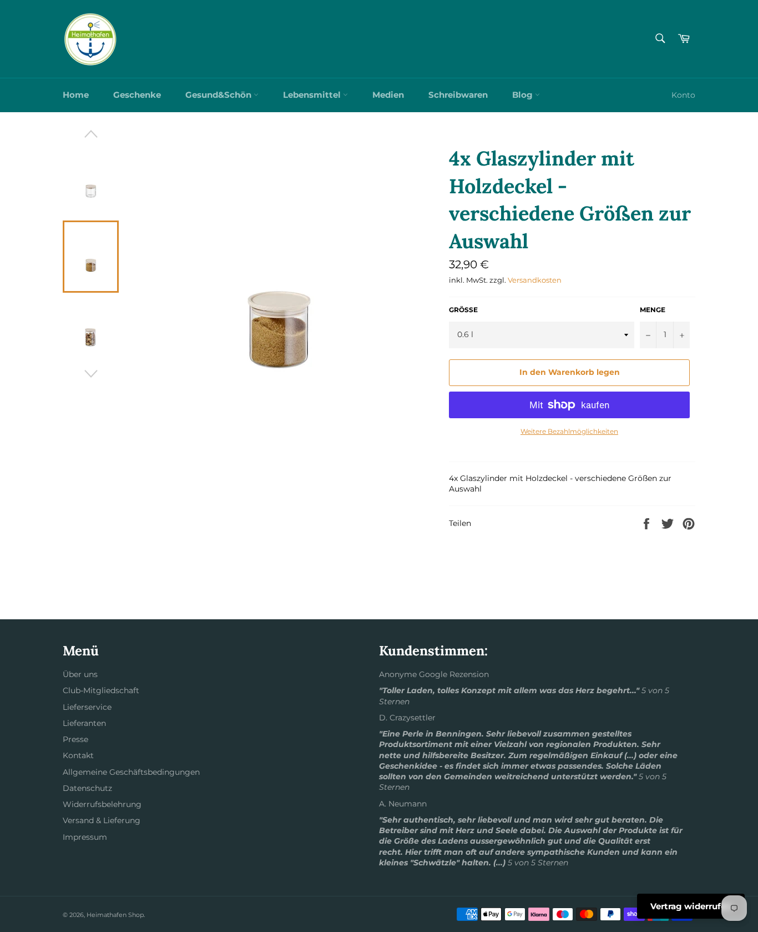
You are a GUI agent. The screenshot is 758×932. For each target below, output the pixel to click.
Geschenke (137, 94)
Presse (75, 739)
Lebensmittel (313, 94)
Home (76, 94)
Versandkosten (535, 279)
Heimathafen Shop (115, 915)
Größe (463, 309)
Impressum (85, 837)
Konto (683, 95)
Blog (523, 94)
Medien (388, 94)
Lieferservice (87, 707)
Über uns (80, 674)
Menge (652, 309)
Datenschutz (87, 788)
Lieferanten (84, 723)
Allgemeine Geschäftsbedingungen (131, 772)
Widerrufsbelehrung (102, 804)
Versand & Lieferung (101, 820)
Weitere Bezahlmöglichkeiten (569, 431)
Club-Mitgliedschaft (101, 690)
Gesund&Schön (219, 94)
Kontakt (78, 755)
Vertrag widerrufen (690, 906)
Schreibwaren (458, 94)
